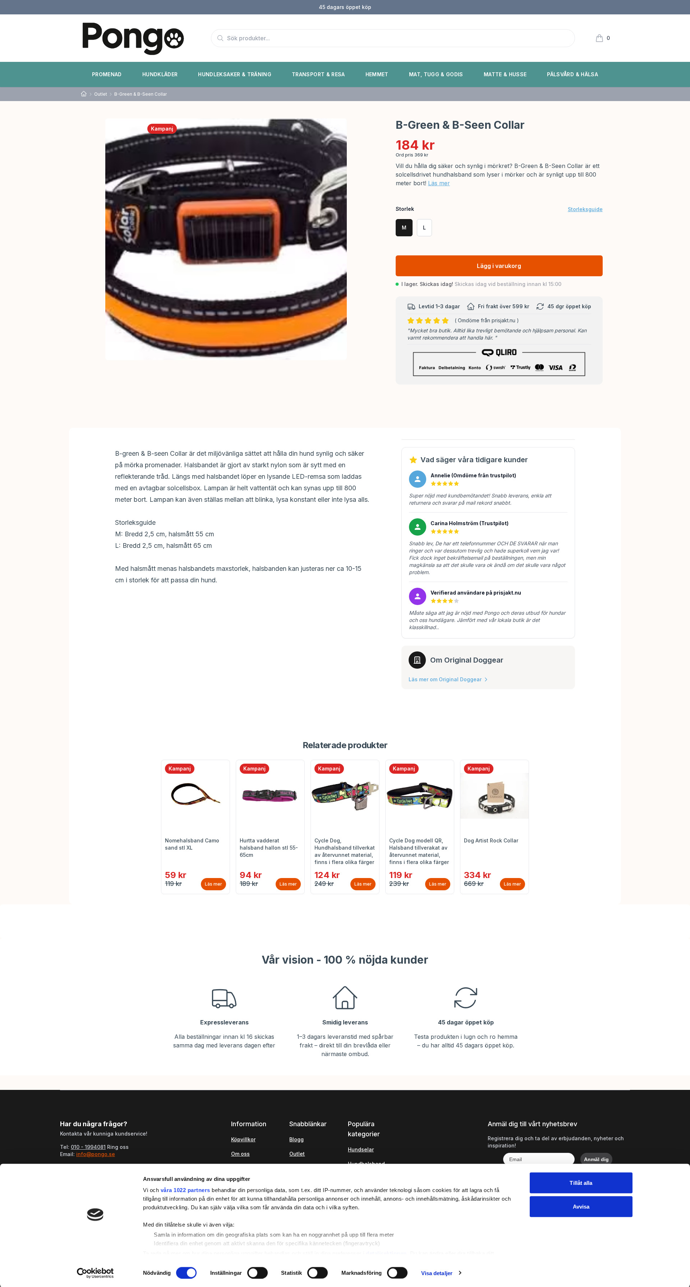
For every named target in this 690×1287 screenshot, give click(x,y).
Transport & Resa (318, 74)
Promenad (107, 74)
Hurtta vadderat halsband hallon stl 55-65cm (269, 847)
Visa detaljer (436, 1273)
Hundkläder (160, 74)
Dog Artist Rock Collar (491, 840)
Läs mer (439, 183)
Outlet (100, 94)
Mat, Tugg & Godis (436, 74)
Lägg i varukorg (499, 265)
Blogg (296, 1139)
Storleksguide (585, 209)
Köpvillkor (243, 1139)
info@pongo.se (95, 1154)
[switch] (257, 1272)
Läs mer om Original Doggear (445, 679)
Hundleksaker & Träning (234, 74)
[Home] (83, 94)
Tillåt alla (581, 1183)
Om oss (240, 1154)
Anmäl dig (596, 1159)
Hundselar (361, 1149)
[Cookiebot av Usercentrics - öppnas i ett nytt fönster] (95, 1273)
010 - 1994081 (88, 1147)
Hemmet (376, 74)
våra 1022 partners (185, 1190)
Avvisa (581, 1206)
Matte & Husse (505, 74)
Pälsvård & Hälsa (572, 74)
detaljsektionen (386, 1253)
